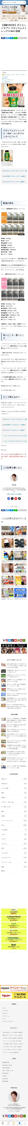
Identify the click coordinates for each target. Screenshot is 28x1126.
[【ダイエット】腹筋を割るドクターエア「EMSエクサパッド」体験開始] (20, 543)
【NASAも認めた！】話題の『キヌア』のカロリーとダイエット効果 (7, 574)
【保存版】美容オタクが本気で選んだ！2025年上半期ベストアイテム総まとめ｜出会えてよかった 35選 (20, 574)
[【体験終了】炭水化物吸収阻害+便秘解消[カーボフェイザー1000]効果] (7, 556)
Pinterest (4, 1073)
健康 (3, 866)
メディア (4, 839)
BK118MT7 (13, 941)
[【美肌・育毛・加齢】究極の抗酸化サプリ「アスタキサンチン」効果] (20, 531)
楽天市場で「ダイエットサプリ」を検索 (14, 176)
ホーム (4, 1008)
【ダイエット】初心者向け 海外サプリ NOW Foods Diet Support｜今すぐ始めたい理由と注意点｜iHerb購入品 (17, 706)
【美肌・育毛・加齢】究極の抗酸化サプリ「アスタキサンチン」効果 (20, 537)
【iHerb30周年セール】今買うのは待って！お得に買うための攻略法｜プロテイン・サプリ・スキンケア (16, 753)
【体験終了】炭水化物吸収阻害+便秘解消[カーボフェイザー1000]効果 (7, 562)
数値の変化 (4, 78)
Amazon (4, 1078)
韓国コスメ (4, 779)
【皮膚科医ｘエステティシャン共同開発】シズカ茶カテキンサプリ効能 (7, 599)
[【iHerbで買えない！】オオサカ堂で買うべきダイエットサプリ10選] (20, 593)
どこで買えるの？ (6, 81)
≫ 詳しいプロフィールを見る (14, 494)
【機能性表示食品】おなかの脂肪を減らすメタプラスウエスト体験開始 (7, 586)
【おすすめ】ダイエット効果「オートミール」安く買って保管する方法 (20, 562)
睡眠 (3, 792)
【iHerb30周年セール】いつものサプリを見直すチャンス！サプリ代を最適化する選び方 (16, 736)
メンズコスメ (5, 853)
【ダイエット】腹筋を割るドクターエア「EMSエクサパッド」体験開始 (20, 549)
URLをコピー (22, 38)
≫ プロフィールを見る (14, 1111)
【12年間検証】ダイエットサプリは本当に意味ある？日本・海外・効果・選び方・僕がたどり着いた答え (16, 700)
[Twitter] (12, 498)
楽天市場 (4, 1081)
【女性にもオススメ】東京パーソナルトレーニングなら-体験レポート (7, 537)
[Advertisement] (14, 56)
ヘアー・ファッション (7, 820)
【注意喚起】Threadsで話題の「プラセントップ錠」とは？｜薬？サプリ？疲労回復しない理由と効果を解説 (16, 747)
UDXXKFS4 (13, 934)
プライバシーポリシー (8, 1021)
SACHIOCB (13, 920)
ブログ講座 (4, 829)
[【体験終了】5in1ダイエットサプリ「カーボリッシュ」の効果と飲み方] (7, 543)
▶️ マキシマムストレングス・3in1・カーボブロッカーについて (13, 75)
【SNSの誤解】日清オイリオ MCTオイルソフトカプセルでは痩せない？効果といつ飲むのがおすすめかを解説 (17, 665)
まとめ (11, 20)
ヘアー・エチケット (12, 18)
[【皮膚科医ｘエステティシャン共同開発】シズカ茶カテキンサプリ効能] (7, 593)
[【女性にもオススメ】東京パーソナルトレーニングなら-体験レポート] (7, 531)
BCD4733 (13, 927)
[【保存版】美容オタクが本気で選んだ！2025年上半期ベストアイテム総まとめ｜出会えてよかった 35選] (20, 568)
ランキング (5, 1010)
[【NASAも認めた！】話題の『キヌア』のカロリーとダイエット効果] (7, 568)
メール (4, 1018)
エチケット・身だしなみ (8, 802)
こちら (13, 948)
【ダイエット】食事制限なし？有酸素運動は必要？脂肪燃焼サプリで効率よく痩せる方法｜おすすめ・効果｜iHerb (16, 720)
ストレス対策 (5, 788)
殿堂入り (4, 797)
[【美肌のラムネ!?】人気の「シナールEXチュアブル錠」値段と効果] (20, 580)
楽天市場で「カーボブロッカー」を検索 (14, 424)
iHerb (3, 1076)
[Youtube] (15, 498)
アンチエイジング (6, 857)
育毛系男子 (5, 1062)
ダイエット (4, 18)
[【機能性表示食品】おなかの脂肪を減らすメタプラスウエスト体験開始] (7, 580)
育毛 (16, 20)
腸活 (3, 811)
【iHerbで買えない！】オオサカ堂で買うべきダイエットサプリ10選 (20, 599)
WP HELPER (5, 1067)
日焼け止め (4, 783)
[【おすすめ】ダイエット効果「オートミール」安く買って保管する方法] (20, 556)
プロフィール (5, 1016)
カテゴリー (5, 1013)
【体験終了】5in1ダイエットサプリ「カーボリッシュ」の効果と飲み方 (7, 549)
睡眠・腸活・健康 (22, 18)
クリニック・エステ (16, 16)
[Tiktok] (19, 498)
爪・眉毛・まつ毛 (6, 806)
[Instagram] (8, 498)
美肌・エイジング (7, 16)
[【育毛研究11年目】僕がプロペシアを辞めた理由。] (14, 648)
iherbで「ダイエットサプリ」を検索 (14, 181)
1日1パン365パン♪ (7, 1070)
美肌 (3, 848)
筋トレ (23, 16)
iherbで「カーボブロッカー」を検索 (14, 430)
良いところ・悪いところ (8, 79)
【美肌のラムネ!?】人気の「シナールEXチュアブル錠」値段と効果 (20, 586)
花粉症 (3, 816)
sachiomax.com (6, 1065)
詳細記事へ (14, 913)
